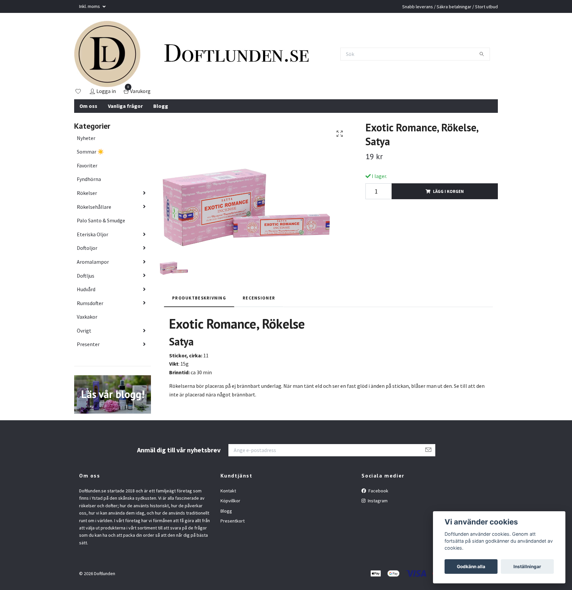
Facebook (377, 491)
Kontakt (228, 491)
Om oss (88, 106)
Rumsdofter (90, 303)
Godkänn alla (471, 566)
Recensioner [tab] (259, 297)
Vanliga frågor (125, 106)
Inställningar (527, 566)
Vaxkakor (87, 316)
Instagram (377, 501)
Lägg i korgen (448, 191)
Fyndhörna (89, 179)
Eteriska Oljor (92, 234)
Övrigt (84, 330)
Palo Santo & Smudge (101, 220)
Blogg (160, 106)
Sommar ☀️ (90, 151)
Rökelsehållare (94, 207)
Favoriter (87, 165)
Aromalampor (93, 261)
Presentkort (232, 521)
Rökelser (87, 193)
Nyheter (86, 138)
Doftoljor (87, 248)
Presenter (88, 344)
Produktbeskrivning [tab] (199, 297)
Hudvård (86, 289)
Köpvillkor (230, 501)
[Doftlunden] (107, 54)
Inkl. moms (90, 6)
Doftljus (85, 275)
